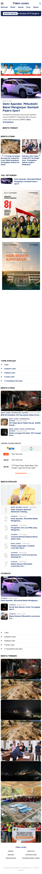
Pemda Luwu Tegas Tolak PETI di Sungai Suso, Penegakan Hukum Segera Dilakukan (30, 160)
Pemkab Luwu (9, 373)
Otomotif (14, 516)
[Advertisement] (21, 38)
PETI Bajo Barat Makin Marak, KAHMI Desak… (24, 424)
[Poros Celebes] (21, 3)
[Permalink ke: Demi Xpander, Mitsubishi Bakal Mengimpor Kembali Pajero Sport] (21, 586)
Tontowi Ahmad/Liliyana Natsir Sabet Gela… (24, 538)
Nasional (25, 413)
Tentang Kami (31, 855)
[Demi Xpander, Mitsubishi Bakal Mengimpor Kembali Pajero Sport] (21, 88)
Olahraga (14, 525)
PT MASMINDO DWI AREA (13, 381)
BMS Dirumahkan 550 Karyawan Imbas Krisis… (21, 415)
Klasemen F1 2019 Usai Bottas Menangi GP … (24, 556)
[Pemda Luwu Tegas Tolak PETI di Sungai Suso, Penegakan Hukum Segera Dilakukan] (31, 146)
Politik (25, 507)
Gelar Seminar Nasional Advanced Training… (21, 510)
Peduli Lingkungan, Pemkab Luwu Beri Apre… (23, 547)
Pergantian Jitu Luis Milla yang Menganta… (24, 529)
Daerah (8, 413)
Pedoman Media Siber (31, 858)
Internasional (16, 413)
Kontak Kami (11, 858)
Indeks (10, 851)
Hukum (22, 429)
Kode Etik (31, 851)
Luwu (6, 365)
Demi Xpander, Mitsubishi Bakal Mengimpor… (24, 520)
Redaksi (11, 855)
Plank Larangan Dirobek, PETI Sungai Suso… (25, 434)
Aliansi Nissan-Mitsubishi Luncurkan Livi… (21, 565)
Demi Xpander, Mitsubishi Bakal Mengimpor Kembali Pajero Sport (20, 107)
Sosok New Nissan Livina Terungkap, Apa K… (25, 608)
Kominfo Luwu (10, 369)
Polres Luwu (9, 377)
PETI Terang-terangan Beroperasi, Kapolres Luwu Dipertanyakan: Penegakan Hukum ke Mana (10, 160)
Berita (3, 413)
